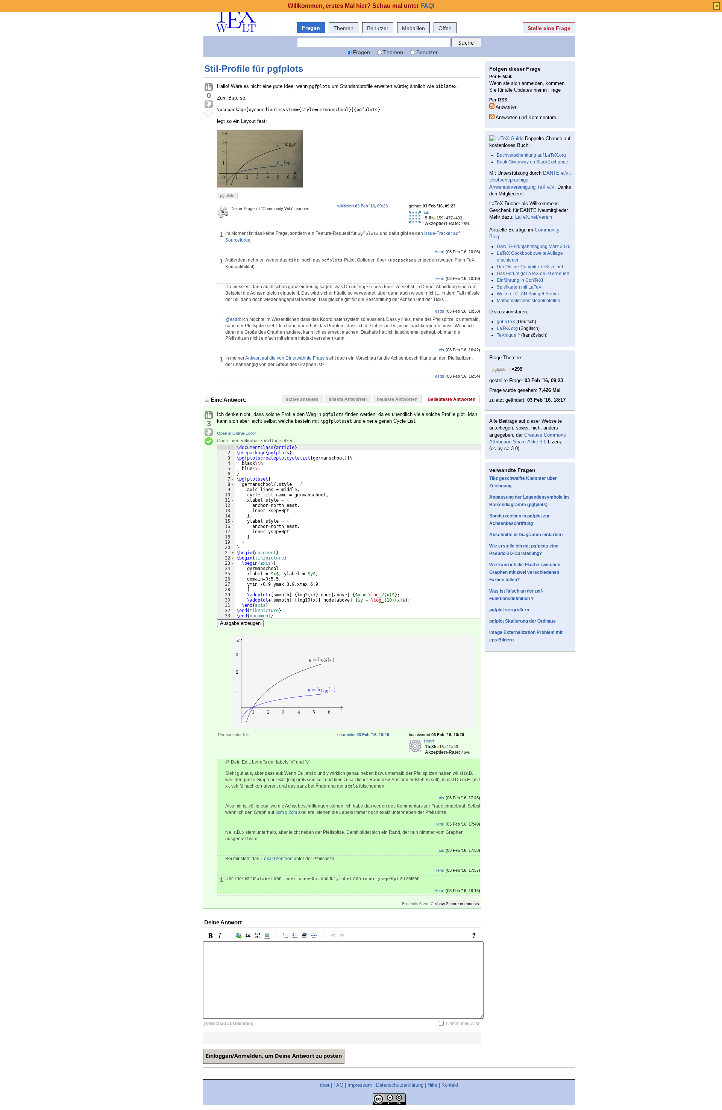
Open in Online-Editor (236, 433)
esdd (439, 311)
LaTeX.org (507, 328)
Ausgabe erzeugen (240, 623)
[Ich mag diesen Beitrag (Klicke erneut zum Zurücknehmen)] (208, 87)
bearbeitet (363, 734)
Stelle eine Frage (549, 28)
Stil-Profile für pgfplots (253, 69)
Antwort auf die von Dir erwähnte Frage (285, 358)
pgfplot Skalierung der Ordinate (522, 621)
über (324, 1085)
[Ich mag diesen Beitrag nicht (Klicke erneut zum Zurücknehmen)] (208, 104)
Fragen (311, 28)
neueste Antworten (397, 399)
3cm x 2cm (286, 812)
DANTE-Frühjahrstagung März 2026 (533, 246)
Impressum (359, 1085)
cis (426, 212)
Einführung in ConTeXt (520, 280)
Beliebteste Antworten (451, 399)
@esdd (232, 319)
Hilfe (432, 1085)
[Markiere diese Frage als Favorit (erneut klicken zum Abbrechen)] (208, 113)
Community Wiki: (463, 1023)
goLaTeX (506, 321)
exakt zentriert (278, 858)
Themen (343, 28)
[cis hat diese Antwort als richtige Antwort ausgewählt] (208, 441)
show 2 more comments (457, 903)
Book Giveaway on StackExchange (532, 162)
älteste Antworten (348, 399)
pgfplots (227, 195)
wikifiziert (362, 206)
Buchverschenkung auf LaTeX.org (531, 155)
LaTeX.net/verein (533, 217)
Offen (445, 28)
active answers (302, 399)
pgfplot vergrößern (509, 609)
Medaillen (413, 28)
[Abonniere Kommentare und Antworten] (491, 116)
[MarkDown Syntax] (475, 935)
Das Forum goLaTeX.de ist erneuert (533, 273)
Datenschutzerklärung (399, 1085)
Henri (439, 252)
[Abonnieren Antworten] (491, 106)
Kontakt (449, 1085)
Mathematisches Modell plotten (528, 300)
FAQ (338, 1085)
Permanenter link (233, 734)
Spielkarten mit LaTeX (519, 287)
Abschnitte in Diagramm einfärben (526, 534)
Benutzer (377, 28)
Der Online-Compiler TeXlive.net (530, 266)
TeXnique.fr (508, 335)
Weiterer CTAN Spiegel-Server (528, 293)
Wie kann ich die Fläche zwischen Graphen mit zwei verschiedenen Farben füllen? (524, 572)
